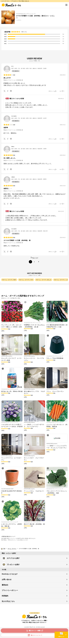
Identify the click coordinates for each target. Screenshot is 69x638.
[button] (61, 635)
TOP (4, 548)
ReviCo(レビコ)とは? (10, 574)
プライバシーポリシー (10, 590)
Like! (62, 91)
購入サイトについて (36, 635)
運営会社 (5, 585)
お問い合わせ (7, 579)
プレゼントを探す (13, 564)
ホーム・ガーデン (12, 548)
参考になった (53, 91)
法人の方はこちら (8, 601)
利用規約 (5, 596)
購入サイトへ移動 (35, 630)
